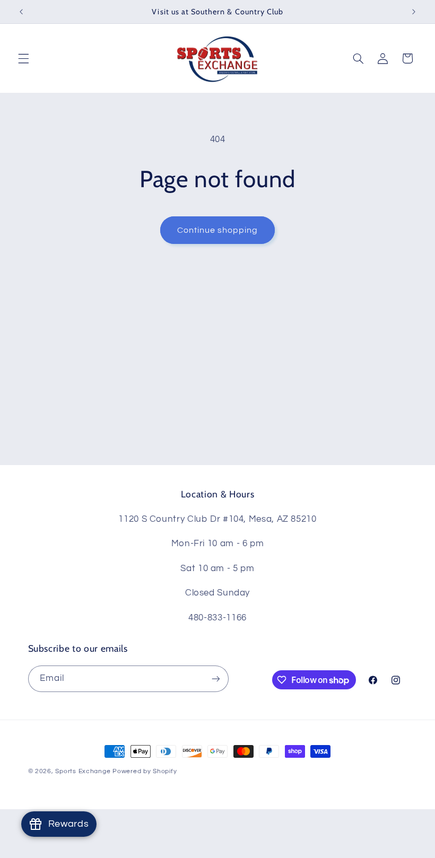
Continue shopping (217, 230)
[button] (23, 58)
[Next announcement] (413, 11)
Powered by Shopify (144, 771)
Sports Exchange (82, 771)
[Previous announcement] (21, 11)
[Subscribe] (215, 678)
